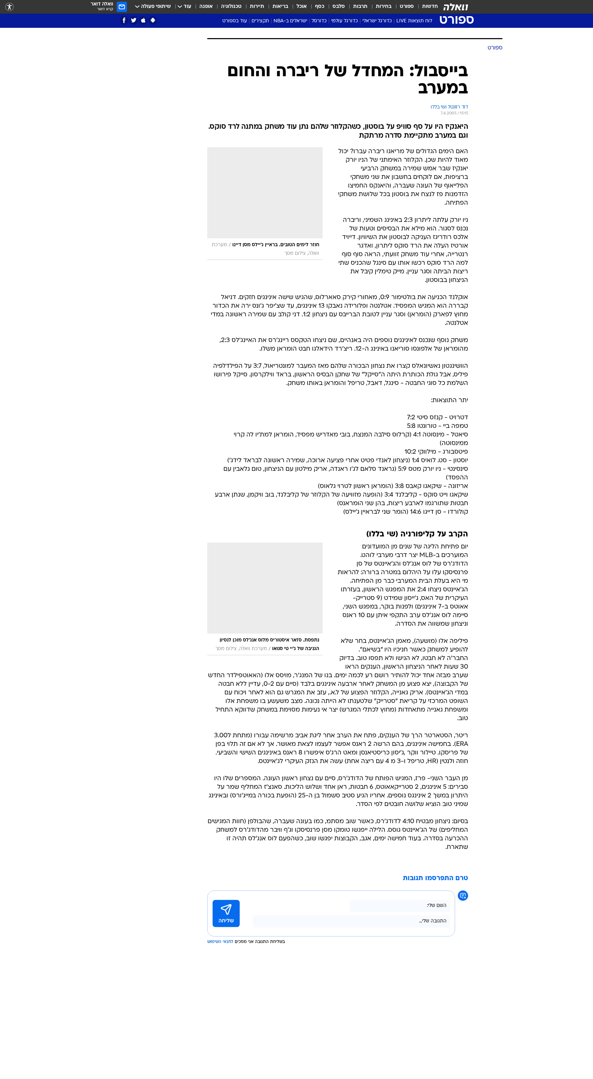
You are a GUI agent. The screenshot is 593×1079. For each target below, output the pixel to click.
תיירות (257, 6)
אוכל (301, 6)
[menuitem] (426, 7)
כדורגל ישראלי (377, 21)
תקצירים (260, 21)
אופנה (206, 6)
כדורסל (319, 21)
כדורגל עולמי (344, 21)
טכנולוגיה (231, 6)
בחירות (384, 6)
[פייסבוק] (124, 20)
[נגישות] (9, 7)
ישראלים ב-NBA (290, 21)
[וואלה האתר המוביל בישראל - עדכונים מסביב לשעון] (455, 6)
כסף (319, 6)
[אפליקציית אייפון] (143, 20)
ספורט (407, 6)
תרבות (360, 6)
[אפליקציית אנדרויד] (153, 20)
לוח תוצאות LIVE (414, 21)
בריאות (280, 6)
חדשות (430, 6)
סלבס (339, 6)
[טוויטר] (133, 20)
